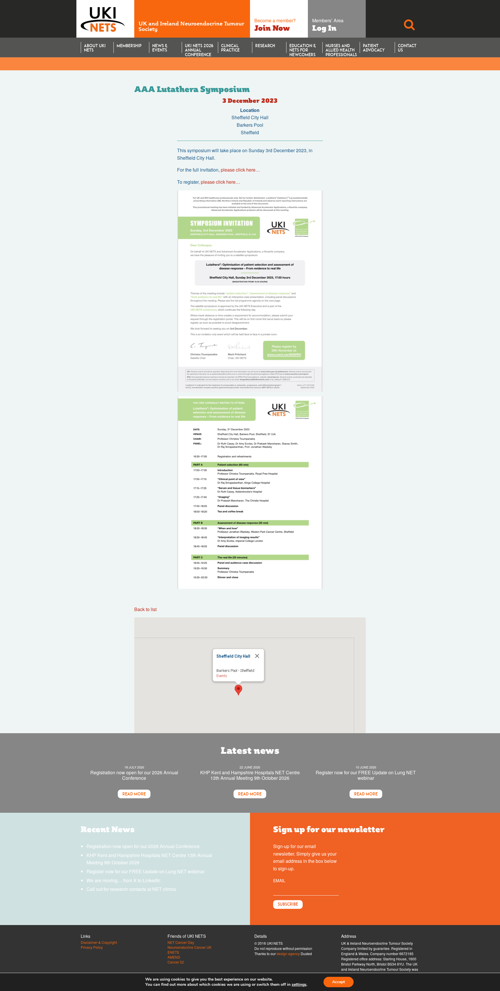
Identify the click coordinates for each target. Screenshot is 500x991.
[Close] (257, 656)
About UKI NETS (95, 47)
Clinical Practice (230, 47)
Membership (129, 45)
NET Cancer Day (181, 942)
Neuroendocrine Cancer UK (190, 947)
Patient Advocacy (374, 47)
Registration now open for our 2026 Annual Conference (134, 775)
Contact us (407, 47)
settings (299, 984)
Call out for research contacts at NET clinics (131, 889)
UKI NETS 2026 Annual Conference (199, 48)
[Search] (409, 19)
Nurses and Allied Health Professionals (341, 48)
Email (279, 880)
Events (221, 676)
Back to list (145, 609)
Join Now (272, 28)
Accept (338, 982)
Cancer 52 (176, 962)
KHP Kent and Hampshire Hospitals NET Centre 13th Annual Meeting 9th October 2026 (250, 775)
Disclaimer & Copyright (99, 942)
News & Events (159, 47)
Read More (134, 793)
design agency (288, 953)
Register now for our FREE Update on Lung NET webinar (366, 775)
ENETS (173, 952)
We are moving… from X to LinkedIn (123, 880)
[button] (238, 690)
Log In (324, 28)
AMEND (174, 957)
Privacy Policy (92, 947)
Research (265, 45)
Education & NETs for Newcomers (302, 48)
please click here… (240, 169)
